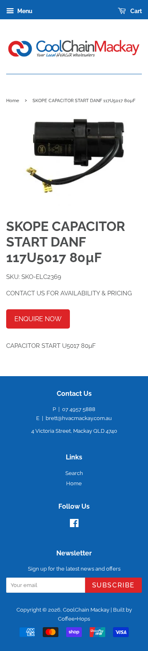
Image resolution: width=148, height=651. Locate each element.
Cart (135, 11)
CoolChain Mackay (86, 610)
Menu (24, 11)
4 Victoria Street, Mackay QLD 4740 (74, 431)
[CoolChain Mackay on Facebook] (74, 525)
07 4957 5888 (78, 409)
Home (12, 100)
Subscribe (113, 585)
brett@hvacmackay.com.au (79, 418)
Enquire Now (38, 319)
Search (74, 473)
